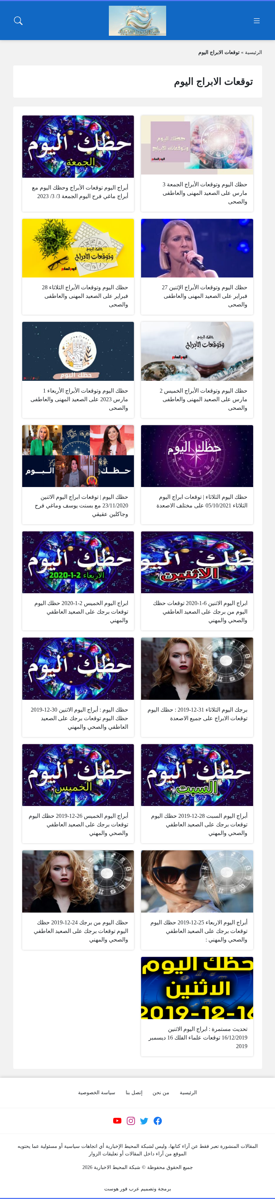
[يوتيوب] (117, 1120)
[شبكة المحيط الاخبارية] (137, 21)
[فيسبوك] (157, 1120)
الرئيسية (253, 52)
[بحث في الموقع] (18, 20)
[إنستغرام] (130, 1120)
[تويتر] (144, 1120)
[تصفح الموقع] (256, 20)
